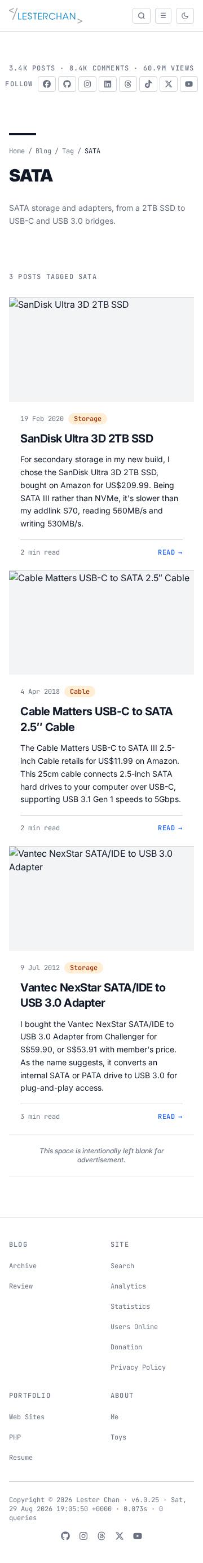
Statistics (130, 1306)
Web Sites (27, 1417)
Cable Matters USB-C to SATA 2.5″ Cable (96, 719)
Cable (80, 691)
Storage (88, 418)
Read (170, 552)
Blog (43, 151)
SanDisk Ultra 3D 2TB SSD (86, 438)
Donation (126, 1347)
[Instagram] (87, 84)
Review (21, 1286)
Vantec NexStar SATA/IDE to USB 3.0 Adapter (92, 995)
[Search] (142, 16)
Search (122, 1265)
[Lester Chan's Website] (45, 16)
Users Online (134, 1326)
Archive (23, 1265)
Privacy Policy (138, 1367)
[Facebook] (47, 84)
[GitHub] (67, 84)
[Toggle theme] (185, 16)
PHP (15, 1437)
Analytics (128, 1286)
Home (17, 151)
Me (114, 1417)
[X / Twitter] (169, 84)
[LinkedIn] (108, 84)
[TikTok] (148, 84)
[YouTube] (189, 84)
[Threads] (128, 84)
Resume (21, 1457)
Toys (118, 1437)
